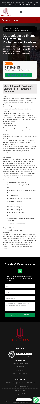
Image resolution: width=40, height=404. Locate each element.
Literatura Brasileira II (16, 204)
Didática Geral (13, 195)
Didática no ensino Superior (17, 182)
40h (8, 182)
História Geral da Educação (17, 223)
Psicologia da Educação (16, 212)
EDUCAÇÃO (15, 28)
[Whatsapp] (20, 271)
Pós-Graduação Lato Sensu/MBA (17, 30)
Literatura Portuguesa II (16, 209)
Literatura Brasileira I (15, 201)
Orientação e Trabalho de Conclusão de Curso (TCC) (21, 192)
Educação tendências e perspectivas (20, 198)
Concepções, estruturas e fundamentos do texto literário (20, 219)
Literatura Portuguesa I (16, 207)
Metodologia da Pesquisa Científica (20, 185)
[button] (37, 20)
